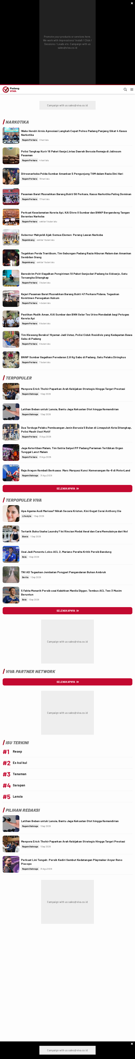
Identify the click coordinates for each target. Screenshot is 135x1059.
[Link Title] (11, 135)
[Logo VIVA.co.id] (10, 89)
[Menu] (132, 89)
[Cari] (125, 89)
